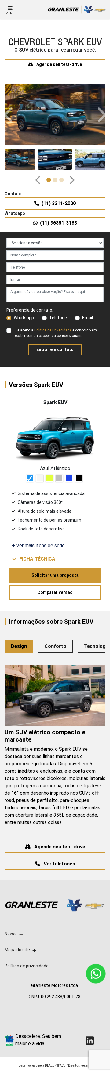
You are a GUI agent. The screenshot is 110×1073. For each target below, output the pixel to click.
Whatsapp (24, 317)
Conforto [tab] (55, 646)
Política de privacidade (27, 965)
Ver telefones (58, 864)
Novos (11, 933)
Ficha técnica (37, 559)
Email (87, 317)
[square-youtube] (79, 1040)
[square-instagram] (93, 1022)
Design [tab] (19, 646)
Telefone (58, 317)
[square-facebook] (79, 1022)
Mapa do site (17, 949)
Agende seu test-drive (58, 64)
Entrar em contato (55, 349)
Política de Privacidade (53, 330)
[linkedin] (93, 1040)
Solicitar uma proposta (55, 575)
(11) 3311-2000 (59, 203)
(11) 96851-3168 (58, 223)
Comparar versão (55, 592)
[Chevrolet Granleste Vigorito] (76, 9)
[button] (9, 114)
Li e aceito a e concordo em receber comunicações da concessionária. (55, 333)
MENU (10, 13)
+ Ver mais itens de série (38, 545)
